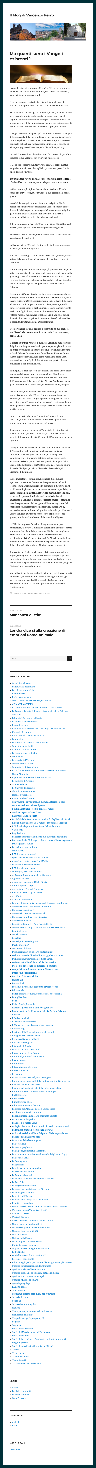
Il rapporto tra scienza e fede (26, 1035)
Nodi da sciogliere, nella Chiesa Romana (32, 1227)
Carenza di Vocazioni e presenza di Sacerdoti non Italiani (40, 903)
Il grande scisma (20, 725)
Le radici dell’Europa (22, 1196)
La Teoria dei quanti (22, 1175)
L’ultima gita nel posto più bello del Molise (33, 809)
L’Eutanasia (18, 1098)
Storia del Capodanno (22, 1328)
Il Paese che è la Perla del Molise (28, 735)
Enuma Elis (17, 980)
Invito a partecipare (22, 697)
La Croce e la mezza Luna (24, 1123)
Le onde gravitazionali (23, 1192)
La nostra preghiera (22, 1147)
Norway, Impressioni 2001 (25, 1231)
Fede (14, 1000)
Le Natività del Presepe (23, 788)
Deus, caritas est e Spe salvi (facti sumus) (32, 952)
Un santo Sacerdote (22, 732)
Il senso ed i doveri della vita (26, 1039)
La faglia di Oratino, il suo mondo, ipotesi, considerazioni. (40, 1126)
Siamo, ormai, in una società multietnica (32, 1311)
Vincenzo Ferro (20, 594)
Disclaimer (15, 1449)
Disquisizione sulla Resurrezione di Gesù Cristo (35, 969)
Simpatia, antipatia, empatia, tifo (28, 1318)
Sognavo (16, 1325)
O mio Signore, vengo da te (25, 1245)
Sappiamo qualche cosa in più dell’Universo (33, 1294)
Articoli (47, 594)
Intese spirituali (20, 1070)
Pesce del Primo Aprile (23, 1259)
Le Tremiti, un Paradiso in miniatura (30, 742)
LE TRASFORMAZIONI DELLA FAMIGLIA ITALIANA (37, 707)
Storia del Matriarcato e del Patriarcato (31, 1332)
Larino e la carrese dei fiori (25, 753)
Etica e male (18, 990)
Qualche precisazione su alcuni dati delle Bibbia (35, 1273)
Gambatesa (17, 756)
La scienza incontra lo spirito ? (27, 1168)
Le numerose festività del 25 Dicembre (31, 1189)
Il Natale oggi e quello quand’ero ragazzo (32, 1025)
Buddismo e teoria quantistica (27, 892)
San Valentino (19, 1290)
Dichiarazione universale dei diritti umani (32, 959)
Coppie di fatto (19, 931)
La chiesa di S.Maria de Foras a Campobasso (33, 1109)
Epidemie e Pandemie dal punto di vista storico (35, 987)
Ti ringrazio (18, 1353)
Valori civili (17, 830)
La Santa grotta (20, 1161)
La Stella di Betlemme (23, 1171)
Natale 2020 (18, 850)
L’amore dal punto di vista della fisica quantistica (36, 1088)
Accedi (15, 1387)
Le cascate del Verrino (23, 760)
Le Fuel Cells (18, 1182)
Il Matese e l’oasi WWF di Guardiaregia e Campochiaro (38, 728)
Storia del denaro (20, 1335)
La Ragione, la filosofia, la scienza (29, 1151)
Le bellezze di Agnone (23, 781)
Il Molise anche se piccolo (24, 854)
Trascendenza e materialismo (26, 1363)
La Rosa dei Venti (20, 1157)
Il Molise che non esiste (23, 868)
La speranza (18, 1164)
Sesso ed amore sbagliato (24, 1304)
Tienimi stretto (19, 1360)
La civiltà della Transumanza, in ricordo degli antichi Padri (41, 819)
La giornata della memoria (25, 721)
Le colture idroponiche (23, 690)
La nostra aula (19, 1144)
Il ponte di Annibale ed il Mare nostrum (31, 777)
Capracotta (17, 739)
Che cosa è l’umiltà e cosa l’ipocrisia (30, 917)
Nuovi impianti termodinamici (27, 1241)
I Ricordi (16, 1014)
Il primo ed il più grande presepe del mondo (33, 1032)
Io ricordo (17, 1074)
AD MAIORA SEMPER (22, 704)
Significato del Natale (23, 1314)
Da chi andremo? (20, 945)
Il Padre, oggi (18, 1028)
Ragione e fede (19, 1287)
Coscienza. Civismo (21, 948)
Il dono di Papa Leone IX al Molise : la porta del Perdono (39, 823)
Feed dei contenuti (21, 1391)
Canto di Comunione (22, 899)
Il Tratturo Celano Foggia (24, 816)
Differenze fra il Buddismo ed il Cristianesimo (34, 962)
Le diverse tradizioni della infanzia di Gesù (33, 1178)
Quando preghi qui (21, 1283)
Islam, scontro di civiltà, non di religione (32, 1077)
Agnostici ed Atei (20, 878)
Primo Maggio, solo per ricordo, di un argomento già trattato (42, 1262)
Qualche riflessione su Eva (25, 1280)
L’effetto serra (19, 1095)
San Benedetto (19, 784)
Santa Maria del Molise (23, 686)
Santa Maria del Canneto (24, 749)
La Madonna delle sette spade (27, 1137)
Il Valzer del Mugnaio (22, 1042)
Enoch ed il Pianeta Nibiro (25, 976)
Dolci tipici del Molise (22, 843)
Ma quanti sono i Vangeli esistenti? (29, 1210)
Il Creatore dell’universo (24, 1021)
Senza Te (16, 1301)
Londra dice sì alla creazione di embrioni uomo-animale (40, 1206)
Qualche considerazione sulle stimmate (31, 1266)
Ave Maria (17, 896)
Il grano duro (18, 693)
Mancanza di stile (21, 1213)
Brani (15, 1425)
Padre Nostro (18, 1252)
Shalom (16, 1308)
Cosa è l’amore (19, 934)
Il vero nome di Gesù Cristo (25, 1053)
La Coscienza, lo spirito (23, 1119)
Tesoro (15, 1349)
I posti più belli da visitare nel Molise (30, 857)
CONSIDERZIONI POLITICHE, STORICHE (32, 700)
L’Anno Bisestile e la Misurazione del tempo (34, 1091)
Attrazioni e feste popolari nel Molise (30, 861)
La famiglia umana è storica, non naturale (32, 1130)
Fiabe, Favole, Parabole (23, 1004)
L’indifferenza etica (22, 1102)
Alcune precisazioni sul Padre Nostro (30, 882)
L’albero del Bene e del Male (26, 1084)
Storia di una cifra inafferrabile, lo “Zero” (32, 1346)
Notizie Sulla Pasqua (22, 1238)
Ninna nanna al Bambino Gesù (27, 1224)
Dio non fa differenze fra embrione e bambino (35, 966)
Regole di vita (19, 833)
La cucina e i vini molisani (25, 847)
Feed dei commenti (21, 1394)
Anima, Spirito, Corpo (23, 885)
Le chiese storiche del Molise (26, 864)
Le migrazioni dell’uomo (24, 1185)
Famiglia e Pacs (19, 997)
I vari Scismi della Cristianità (26, 1049)
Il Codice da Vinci (20, 1018)
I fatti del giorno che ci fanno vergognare (32, 1007)
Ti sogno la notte (20, 1356)
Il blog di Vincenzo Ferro (32, 15)
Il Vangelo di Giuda (21, 1046)
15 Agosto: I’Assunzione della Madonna (31, 875)
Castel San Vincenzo (22, 683)
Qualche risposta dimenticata (26, 812)
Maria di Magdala (20, 1217)
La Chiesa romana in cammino (27, 1112)
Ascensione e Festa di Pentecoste (28, 889)
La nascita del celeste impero (26, 1140)
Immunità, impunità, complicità (28, 1056)
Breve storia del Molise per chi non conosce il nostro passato (42, 840)
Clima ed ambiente (21, 920)
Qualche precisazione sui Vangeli (28, 1276)
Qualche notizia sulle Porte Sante (28, 1269)
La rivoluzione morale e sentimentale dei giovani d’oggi (39, 1154)
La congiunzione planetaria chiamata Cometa (34, 1116)
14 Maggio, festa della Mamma (27, 871)
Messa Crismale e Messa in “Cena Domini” (33, 1220)
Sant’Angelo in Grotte (23, 746)
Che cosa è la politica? (23, 910)
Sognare (16, 1321)
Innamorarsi (18, 1063)
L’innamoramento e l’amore (26, 1105)
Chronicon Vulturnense (23, 791)
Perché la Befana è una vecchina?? (29, 1255)
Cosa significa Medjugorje (25, 941)
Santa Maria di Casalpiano (25, 767)
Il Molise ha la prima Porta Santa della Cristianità (36, 826)
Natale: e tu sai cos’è (22, 795)
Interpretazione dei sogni (24, 1067)
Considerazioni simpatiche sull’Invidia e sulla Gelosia (38, 927)
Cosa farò (16, 938)
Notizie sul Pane (20, 1234)
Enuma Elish (18, 983)
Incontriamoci (19, 1060)
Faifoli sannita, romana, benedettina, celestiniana (37, 993)
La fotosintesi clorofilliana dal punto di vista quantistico (40, 1133)
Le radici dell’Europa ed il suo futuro (30, 1199)
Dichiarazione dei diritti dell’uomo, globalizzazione (37, 955)
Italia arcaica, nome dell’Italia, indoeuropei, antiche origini (41, 1081)
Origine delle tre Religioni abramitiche (31, 1248)
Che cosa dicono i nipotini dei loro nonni (32, 906)
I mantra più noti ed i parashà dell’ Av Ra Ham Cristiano (39, 1011)
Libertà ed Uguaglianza (23, 1203)
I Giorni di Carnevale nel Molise (27, 718)
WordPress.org (19, 1398)
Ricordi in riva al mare (23, 798)
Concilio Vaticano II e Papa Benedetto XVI (32, 924)
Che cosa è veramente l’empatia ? (28, 913)
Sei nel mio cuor (20, 1297)
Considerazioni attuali (23, 763)
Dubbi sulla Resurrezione (24, 973)
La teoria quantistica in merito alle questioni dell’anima (39, 836)
